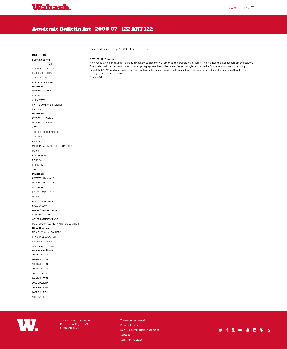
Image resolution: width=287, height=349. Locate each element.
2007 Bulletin (40, 292)
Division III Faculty (43, 178)
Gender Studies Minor (45, 219)
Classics (37, 136)
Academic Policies (43, 82)
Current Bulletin (43, 68)
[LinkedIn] (254, 330)
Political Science (42, 201)
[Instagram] (233, 330)
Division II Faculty (42, 117)
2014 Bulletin (40, 259)
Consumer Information (134, 320)
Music (35, 150)
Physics (36, 109)
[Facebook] (227, 330)
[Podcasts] (261, 330)
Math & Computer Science (47, 104)
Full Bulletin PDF (42, 73)
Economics (38, 187)
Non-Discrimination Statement (139, 329)
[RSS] (268, 330)
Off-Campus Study (43, 246)
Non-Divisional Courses (46, 232)
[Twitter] (221, 330)
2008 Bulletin (40, 287)
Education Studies (43, 192)
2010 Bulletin (40, 278)
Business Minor (41, 214)
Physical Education (44, 237)
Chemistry (38, 100)
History (37, 196)
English (37, 141)
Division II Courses (43, 122)
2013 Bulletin (40, 264)
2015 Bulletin (40, 254)
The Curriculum (41, 77)
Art (34, 127)
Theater (37, 169)
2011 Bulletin (39, 273)
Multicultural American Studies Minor (55, 224)
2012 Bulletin (40, 268)
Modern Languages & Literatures (52, 146)
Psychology (39, 206)
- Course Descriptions (45, 132)
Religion (37, 160)
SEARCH (233, 8)
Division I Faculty (42, 90)
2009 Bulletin (40, 282)
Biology (37, 95)
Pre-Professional (43, 241)
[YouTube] (240, 330)
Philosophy (39, 155)
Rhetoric (37, 165)
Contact (125, 334)
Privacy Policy (129, 325)
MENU (246, 8)
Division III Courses (43, 182)
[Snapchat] (248, 330)
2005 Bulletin (40, 297)
